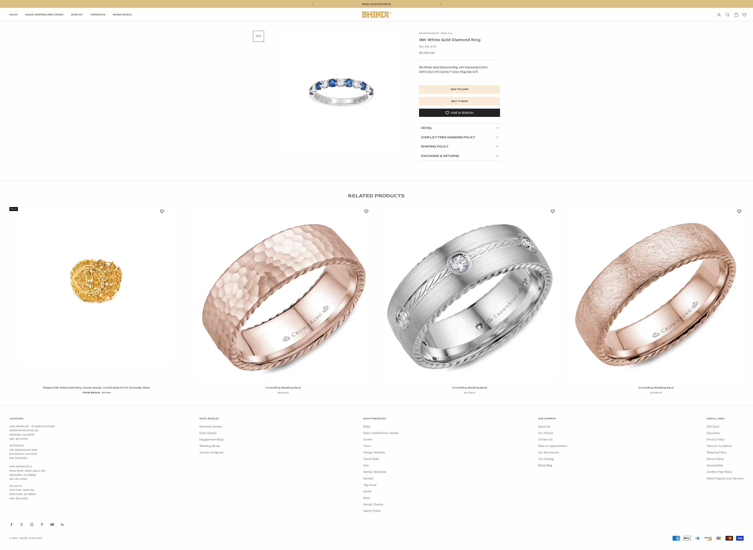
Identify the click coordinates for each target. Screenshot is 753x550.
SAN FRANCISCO (20, 466)
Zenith (367, 491)
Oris (366, 465)
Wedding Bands (209, 446)
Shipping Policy (717, 452)
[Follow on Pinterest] (42, 524)
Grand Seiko (371, 459)
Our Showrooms (548, 452)
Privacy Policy (716, 439)
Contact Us (545, 439)
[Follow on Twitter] (22, 524)
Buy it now (459, 101)
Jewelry (77, 14)
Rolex (13, 14)
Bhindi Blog (545, 465)
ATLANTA (15, 485)
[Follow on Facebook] (11, 524)
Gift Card (713, 426)
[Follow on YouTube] (52, 524)
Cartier (367, 439)
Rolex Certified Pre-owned (380, 433)
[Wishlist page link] (744, 15)
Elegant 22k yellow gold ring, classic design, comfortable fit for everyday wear (96, 387)
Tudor (367, 446)
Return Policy (715, 459)
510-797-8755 (18, 479)
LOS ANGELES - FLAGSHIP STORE (32, 426)
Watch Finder (372, 511)
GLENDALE (16, 445)
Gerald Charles (373, 504)
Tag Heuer (370, 485)
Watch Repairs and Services (725, 478)
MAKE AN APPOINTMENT (376, 4)
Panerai (368, 478)
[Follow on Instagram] (32, 524)
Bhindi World (122, 14)
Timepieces (97, 14)
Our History (545, 433)
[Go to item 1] (258, 36)
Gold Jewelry (208, 433)
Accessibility (715, 465)
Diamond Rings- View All (436, 33)
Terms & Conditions (719, 446)
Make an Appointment (552, 446)
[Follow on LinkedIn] (62, 524)
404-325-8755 (18, 498)
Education (713, 433)
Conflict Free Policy (719, 472)
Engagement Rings (211, 439)
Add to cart (459, 89)
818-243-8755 (18, 458)
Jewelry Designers (211, 452)
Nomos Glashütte (374, 472)
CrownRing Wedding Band (283, 387)
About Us (544, 426)
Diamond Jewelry (210, 426)
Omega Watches (374, 452)
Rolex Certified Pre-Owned (44, 14)
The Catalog (546, 459)
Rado (366, 498)
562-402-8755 (18, 438)
